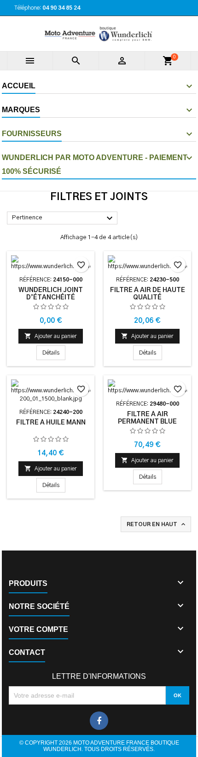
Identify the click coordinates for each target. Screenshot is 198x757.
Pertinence (63, 218)
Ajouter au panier (50, 336)
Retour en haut (157, 524)
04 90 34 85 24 (61, 8)
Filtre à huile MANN (51, 422)
